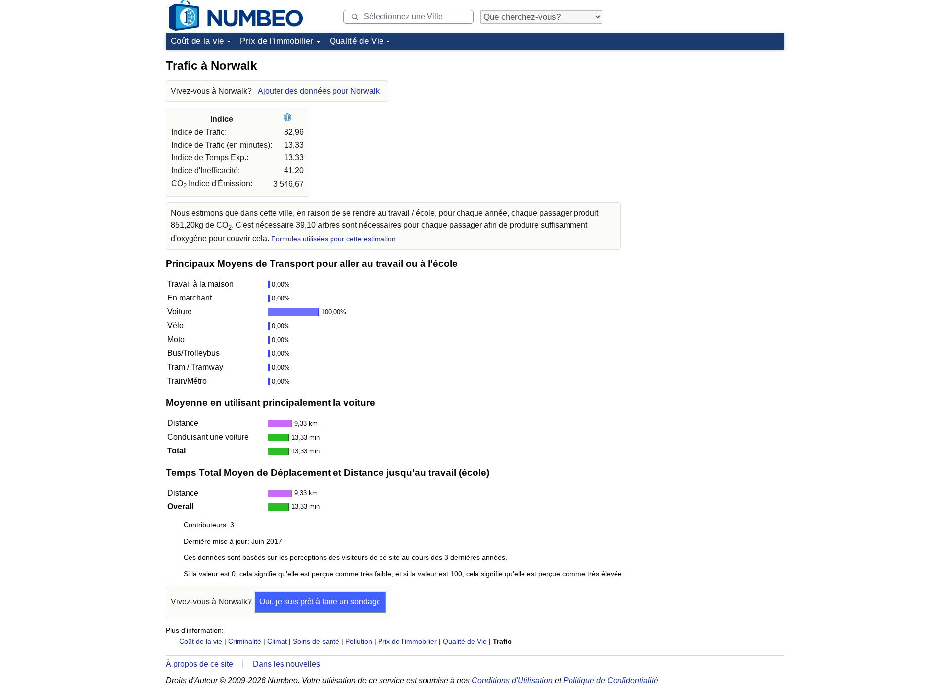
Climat (277, 641)
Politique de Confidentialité (610, 680)
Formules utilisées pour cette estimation (333, 239)
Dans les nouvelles (286, 664)
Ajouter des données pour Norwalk (319, 91)
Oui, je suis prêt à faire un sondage (320, 602)
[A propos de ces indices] (289, 119)
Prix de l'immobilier (277, 41)
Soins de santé (316, 641)
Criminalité (244, 641)
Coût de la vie (197, 41)
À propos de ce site (199, 664)
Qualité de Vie (357, 41)
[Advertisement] (710, 116)
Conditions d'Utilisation (512, 680)
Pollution (358, 641)
